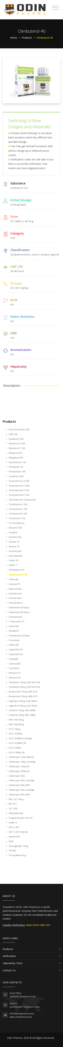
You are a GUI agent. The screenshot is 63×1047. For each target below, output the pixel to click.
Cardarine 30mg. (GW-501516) (24, 686)
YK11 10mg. (14, 729)
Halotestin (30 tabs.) (19, 607)
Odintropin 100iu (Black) (21, 757)
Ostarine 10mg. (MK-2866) (21, 710)
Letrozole (13, 626)
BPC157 (12, 803)
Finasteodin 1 (15, 598)
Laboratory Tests (13, 963)
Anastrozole (15, 537)
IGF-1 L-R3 (13, 827)
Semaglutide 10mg (18, 846)
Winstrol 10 (14, 672)
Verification (9, 956)
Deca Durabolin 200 (18, 429)
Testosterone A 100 (18, 480)
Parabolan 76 (15, 466)
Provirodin (14, 640)
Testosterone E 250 (18, 490)
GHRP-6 (12, 822)
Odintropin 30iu (16, 775)
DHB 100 (13, 434)
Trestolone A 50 (16, 518)
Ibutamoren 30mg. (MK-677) (22, 696)
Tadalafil (13, 658)
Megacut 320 (15, 452)
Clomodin (13, 579)
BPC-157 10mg (15, 799)
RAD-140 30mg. (16, 724)
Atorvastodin (15, 555)
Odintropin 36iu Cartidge (21, 780)
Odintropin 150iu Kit (18, 771)
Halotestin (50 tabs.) (19, 612)
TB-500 (12, 850)
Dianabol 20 (14, 593)
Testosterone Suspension (22, 499)
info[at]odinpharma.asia (22, 1013)
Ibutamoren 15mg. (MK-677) (22, 691)
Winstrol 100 (15, 527)
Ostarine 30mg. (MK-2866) (21, 714)
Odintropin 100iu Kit (18, 766)
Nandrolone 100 (17, 462)
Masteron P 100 (16, 448)
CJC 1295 (13, 808)
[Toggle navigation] (56, 7)
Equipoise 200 (15, 438)
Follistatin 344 (15, 813)
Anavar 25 (13, 546)
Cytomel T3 (14, 584)
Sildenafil (13, 644)
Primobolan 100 (16, 471)
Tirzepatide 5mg (17, 855)
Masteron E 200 (16, 443)
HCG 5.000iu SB (16, 752)
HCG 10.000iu (15, 733)
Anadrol (12, 532)
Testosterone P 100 (18, 494)
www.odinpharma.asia (21, 1016)
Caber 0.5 (13, 560)
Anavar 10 (13, 541)
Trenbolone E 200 (17, 513)
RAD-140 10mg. (16, 719)
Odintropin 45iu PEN (19, 794)
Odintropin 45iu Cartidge (21, 789)
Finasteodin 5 (15, 602)
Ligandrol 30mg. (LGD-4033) (22, 705)
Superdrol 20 (15, 649)
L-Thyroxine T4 (16, 621)
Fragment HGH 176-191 (20, 817)
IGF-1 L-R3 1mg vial (18, 831)
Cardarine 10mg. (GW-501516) (24, 682)
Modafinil (13, 630)
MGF (10, 841)
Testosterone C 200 (18, 485)
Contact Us (9, 970)
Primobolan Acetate (19, 635)
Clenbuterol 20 (16, 569)
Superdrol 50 (15, 654)
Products (27, 37)
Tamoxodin (14, 663)
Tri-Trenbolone (16, 523)
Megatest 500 (15, 457)
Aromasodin (15, 551)
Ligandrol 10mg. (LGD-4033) (22, 701)
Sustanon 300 (15, 476)
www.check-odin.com (38, 925)
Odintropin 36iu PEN (19, 785)
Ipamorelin (14, 836)
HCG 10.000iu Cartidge (20, 738)
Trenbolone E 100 (17, 509)
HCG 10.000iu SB (17, 743)
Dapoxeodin (15, 588)
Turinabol (13, 668)
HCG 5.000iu (14, 747)
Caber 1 (12, 565)
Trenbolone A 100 (17, 504)
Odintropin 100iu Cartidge (22, 761)
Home (13, 37)
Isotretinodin (15, 616)
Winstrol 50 (14, 677)
